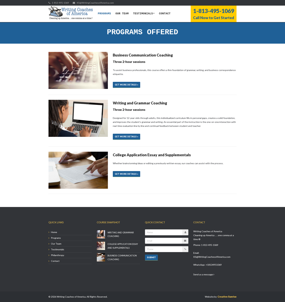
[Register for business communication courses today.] (78, 70)
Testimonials (143, 13)
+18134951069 (214, 264)
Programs (104, 13)
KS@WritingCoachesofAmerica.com (211, 256)
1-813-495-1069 (209, 245)
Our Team (122, 13)
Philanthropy (57, 255)
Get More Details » (126, 84)
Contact (165, 13)
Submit (151, 257)
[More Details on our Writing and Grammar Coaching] (78, 118)
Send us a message (203, 274)
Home (54, 232)
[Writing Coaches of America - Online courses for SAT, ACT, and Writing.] (70, 13)
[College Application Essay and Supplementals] (78, 170)
